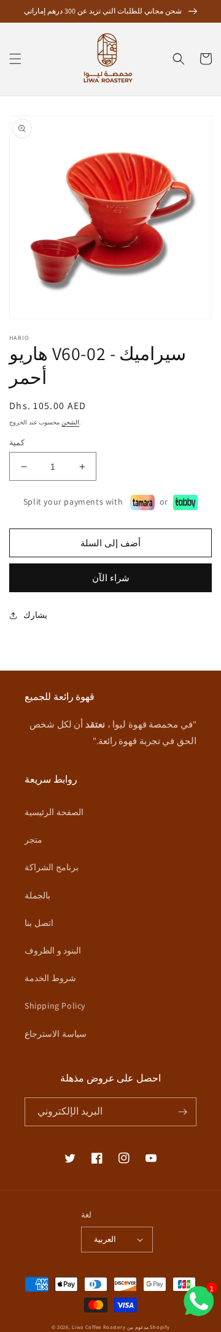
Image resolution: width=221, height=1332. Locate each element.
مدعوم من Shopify (148, 1326)
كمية (17, 442)
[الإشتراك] (182, 1111)
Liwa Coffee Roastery (98, 1326)
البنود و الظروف (53, 950)
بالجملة (37, 895)
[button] (15, 58)
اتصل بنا (39, 922)
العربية (105, 1239)
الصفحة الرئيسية (54, 812)
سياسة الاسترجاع (56, 1033)
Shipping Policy (55, 1005)
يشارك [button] (35, 614)
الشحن (70, 422)
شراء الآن (111, 578)
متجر (33, 839)
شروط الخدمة (50, 978)
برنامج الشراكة (52, 867)
